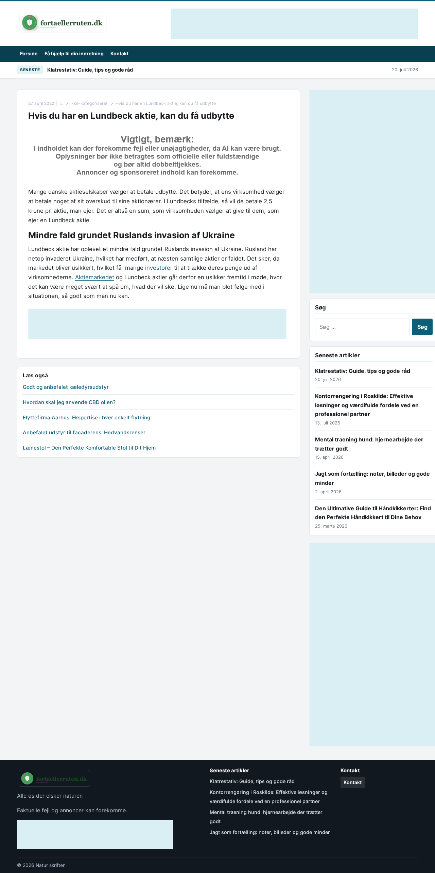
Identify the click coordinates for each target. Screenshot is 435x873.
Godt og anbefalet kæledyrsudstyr (66, 387)
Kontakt (119, 53)
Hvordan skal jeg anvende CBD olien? (69, 402)
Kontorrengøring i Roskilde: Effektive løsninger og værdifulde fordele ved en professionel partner (367, 405)
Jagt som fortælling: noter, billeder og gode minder (270, 832)
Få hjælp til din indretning (74, 53)
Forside (28, 53)
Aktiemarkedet (94, 277)
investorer (158, 267)
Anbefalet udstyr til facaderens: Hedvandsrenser (84, 432)
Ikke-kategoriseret (89, 103)
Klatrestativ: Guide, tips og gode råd (90, 70)
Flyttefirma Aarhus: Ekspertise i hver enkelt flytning (86, 417)
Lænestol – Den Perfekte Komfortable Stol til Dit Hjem (89, 447)
